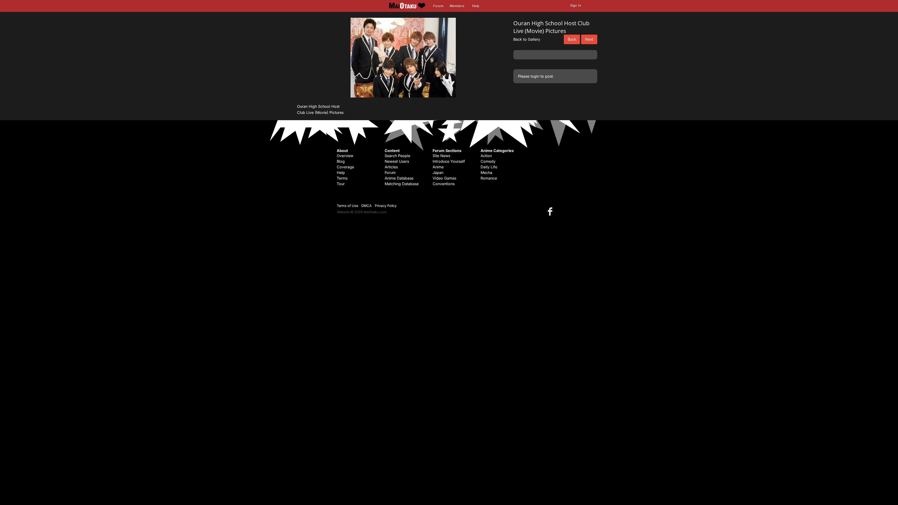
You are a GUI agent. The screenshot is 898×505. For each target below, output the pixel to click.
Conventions (444, 183)
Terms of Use (347, 206)
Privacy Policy (386, 206)
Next (589, 39)
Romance (489, 178)
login (535, 76)
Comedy (488, 161)
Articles (391, 167)
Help (475, 6)
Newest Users (397, 161)
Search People (397, 155)
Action (486, 155)
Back (572, 39)
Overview (345, 155)
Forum (438, 6)
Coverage (345, 167)
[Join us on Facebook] (551, 211)
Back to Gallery (526, 39)
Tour (341, 183)
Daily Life (489, 167)
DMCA (366, 206)
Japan (438, 172)
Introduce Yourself (449, 161)
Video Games (444, 178)
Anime (438, 167)
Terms (342, 178)
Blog (341, 161)
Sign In (575, 5)
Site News (441, 155)
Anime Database (399, 178)
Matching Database (402, 183)
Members (457, 6)
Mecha (486, 172)
